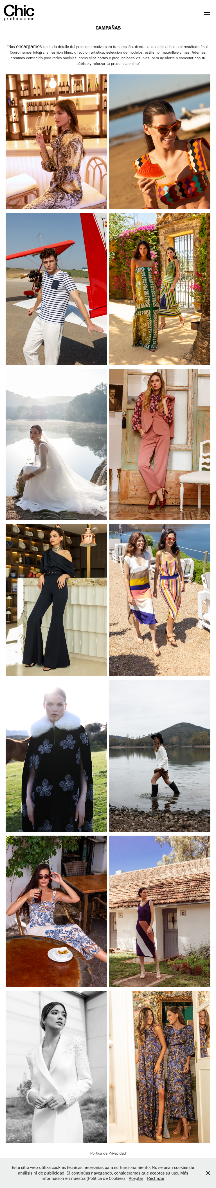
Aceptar (136, 1178)
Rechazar (156, 1178)
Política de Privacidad (108, 1153)
